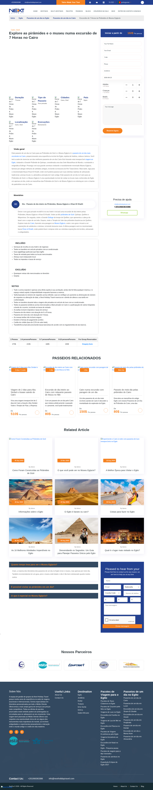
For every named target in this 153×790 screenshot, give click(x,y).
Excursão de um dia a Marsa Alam (132, 732)
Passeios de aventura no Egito (110, 758)
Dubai (80, 701)
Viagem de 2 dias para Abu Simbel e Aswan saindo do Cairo (23, 392)
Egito (21, 18)
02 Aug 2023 (64, 540)
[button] (88, 62)
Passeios (79, 11)
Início (13, 18)
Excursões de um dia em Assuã (133, 716)
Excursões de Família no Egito (110, 716)
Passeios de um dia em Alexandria (133, 738)
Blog (142, 786)
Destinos (44, 11)
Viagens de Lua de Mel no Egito (111, 722)
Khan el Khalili (27, 229)
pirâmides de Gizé (67, 214)
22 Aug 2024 (110, 460)
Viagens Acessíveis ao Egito (109, 738)
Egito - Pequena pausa (109, 748)
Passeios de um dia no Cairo (64, 18)
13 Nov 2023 (64, 460)
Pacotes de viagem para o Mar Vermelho (111, 752)
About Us (58, 695)
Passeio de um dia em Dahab (132, 727)
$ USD (111, 2)
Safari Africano (83, 713)
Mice (113, 11)
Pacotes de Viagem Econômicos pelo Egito (109, 733)
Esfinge (50, 217)
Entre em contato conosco (129, 11)
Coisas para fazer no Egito (122, 512)
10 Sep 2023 (64, 502)
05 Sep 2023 (18, 460)
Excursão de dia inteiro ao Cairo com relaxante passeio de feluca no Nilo (58, 392)
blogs (88, 11)
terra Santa (82, 707)
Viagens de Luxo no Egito (111, 712)
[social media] (90, 2)
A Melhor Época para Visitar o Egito (122, 470)
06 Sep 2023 (18, 540)
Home (35, 11)
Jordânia (81, 698)
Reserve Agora (112, 131)
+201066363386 (16, 2)
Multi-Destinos (57, 11)
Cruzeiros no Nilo (101, 11)
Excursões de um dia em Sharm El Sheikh (133, 710)
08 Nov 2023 (110, 502)
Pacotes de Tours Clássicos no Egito (108, 702)
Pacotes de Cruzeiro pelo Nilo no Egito (110, 708)
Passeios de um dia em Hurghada (133, 721)
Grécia (80, 710)
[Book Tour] (37, 413)
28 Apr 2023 (18, 502)
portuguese (125, 2)
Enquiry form (87, 344)
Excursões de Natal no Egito (109, 744)
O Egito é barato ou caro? (77, 512)
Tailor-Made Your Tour (71, 2)
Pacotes (69, 11)
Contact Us (59, 698)
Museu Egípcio (59, 223)
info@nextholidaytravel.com (122, 204)
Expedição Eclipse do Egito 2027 (109, 763)
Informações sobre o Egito (31, 512)
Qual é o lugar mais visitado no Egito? (122, 550)
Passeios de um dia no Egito (38, 18)
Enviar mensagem (122, 626)
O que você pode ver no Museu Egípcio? (76, 470)
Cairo (32, 223)
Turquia (81, 704)
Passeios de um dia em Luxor (133, 705)
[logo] (16, 11)
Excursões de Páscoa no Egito (110, 727)
